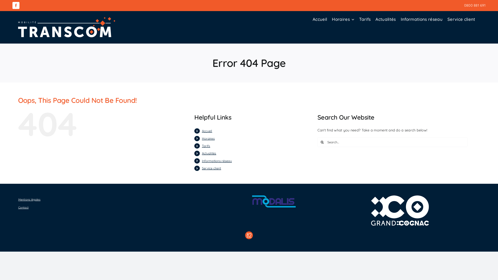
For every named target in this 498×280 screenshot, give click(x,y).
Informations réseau (217, 161)
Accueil (207, 131)
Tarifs (206, 146)
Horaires (208, 138)
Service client (211, 168)
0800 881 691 (475, 5)
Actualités (209, 153)
